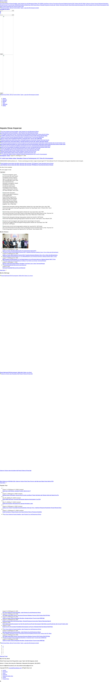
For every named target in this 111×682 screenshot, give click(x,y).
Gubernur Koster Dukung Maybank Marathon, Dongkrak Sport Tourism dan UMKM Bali (21, 138)
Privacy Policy (6, 679)
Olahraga (5, 104)
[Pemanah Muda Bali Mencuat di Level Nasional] (14, 265)
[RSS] (3, 654)
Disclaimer (5, 671)
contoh (4, 670)
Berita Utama (6, 9)
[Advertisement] (55, 116)
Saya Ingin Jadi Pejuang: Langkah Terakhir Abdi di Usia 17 (17, 491)
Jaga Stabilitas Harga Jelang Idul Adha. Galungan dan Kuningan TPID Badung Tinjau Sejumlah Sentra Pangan (26, 164)
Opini (4, 102)
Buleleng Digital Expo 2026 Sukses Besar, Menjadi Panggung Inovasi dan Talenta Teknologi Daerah (44, 5)
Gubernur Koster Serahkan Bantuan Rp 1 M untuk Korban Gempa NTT (19, 250)
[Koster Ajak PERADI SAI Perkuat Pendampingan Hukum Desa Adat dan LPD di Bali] (20, 148)
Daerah (4, 101)
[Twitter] (3, 647)
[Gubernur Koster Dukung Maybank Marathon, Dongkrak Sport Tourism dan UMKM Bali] (22, 137)
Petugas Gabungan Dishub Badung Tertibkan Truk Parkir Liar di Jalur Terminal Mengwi (24, 263)
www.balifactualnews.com (15, 668)
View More (3, 172)
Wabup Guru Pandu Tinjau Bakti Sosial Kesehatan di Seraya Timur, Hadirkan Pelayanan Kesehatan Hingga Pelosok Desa (32, 507)
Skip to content (3, 0)
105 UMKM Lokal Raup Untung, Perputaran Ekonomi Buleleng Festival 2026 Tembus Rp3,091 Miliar (62, 3)
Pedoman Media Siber (8, 676)
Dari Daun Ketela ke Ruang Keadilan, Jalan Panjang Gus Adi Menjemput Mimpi (19, 3)
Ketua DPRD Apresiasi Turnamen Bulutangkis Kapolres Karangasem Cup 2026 (22, 499)
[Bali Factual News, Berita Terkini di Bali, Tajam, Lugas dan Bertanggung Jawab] (19, 8)
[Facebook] (3, 645)
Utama (4, 98)
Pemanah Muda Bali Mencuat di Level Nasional (14, 267)
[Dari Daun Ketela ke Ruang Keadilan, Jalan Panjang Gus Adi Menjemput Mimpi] (19, 131)
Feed (6, 656)
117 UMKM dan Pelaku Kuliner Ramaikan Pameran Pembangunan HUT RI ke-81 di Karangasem (26, 158)
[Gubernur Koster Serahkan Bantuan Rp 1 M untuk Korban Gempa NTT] (15, 248)
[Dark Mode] (0, 12)
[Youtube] (3, 651)
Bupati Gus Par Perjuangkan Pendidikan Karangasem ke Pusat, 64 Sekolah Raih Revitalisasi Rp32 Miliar (25, 147)
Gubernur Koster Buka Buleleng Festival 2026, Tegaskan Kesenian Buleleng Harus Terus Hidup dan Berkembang (30, 255)
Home (1, 9)
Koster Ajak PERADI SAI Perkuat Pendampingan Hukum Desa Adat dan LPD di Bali (19, 150)
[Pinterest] (3, 648)
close (2, 54)
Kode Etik (5, 674)
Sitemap (2, 656)
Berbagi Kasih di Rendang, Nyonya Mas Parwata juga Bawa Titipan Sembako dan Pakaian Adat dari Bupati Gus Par (31, 495)
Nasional (5, 100)
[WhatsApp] (3, 652)
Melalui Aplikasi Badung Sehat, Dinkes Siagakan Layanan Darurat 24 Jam (18, 152)
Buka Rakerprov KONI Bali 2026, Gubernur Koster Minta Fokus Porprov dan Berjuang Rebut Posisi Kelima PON (26, 481)
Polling (4, 105)
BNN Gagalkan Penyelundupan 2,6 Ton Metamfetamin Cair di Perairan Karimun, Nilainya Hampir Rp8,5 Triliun (29, 259)
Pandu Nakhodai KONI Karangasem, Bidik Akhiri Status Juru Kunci (16, 372)
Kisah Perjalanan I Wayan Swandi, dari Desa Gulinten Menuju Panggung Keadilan (22, 512)
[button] (13, 10)
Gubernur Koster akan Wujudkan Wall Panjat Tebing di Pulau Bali (15, 470)
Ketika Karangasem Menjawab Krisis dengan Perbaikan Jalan (18, 503)
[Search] (0, 13)
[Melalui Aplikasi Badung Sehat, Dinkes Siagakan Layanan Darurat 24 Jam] (18, 151)
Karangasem (3, 155)
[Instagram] (3, 649)
